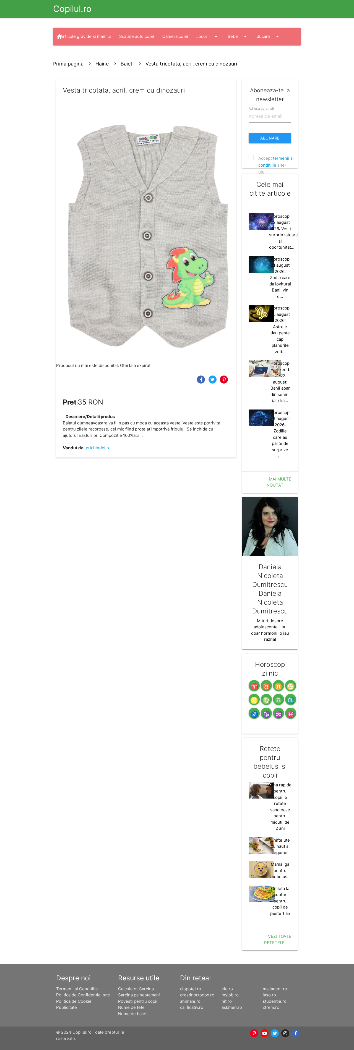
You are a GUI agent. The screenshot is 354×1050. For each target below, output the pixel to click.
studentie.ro (275, 1001)
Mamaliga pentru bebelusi (280, 870)
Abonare (270, 138)
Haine (71, 54)
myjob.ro (230, 995)
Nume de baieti (133, 1013)
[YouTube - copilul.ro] (264, 1033)
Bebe (238, 36)
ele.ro (227, 988)
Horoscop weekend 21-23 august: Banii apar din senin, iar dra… (280, 382)
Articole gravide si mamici (85, 36)
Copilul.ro (72, 8)
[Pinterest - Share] (224, 379)
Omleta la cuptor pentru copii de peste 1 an (280, 901)
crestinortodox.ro (197, 995)
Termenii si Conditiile (77, 988)
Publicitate (66, 1007)
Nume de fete (131, 1007)
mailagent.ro (275, 988)
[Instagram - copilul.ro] (285, 1033)
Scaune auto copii (136, 36)
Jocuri (207, 36)
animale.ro (190, 1001)
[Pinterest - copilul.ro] (254, 1033)
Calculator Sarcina (136, 988)
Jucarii (269, 36)
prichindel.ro (98, 447)
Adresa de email (261, 108)
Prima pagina (68, 64)
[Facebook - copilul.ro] (296, 1033)
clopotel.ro (190, 988)
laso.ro (269, 995)
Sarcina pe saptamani (139, 995)
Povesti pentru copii (137, 1001)
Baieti (127, 64)
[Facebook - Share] (201, 379)
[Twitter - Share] (213, 379)
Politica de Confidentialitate (83, 995)
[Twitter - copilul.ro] (275, 1033)
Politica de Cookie (74, 1001)
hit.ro (227, 1001)
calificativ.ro (191, 1007)
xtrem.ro (271, 1007)
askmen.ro (232, 1007)
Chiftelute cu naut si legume (280, 846)
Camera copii (175, 36)
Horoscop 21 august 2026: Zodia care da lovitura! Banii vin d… (280, 277)
